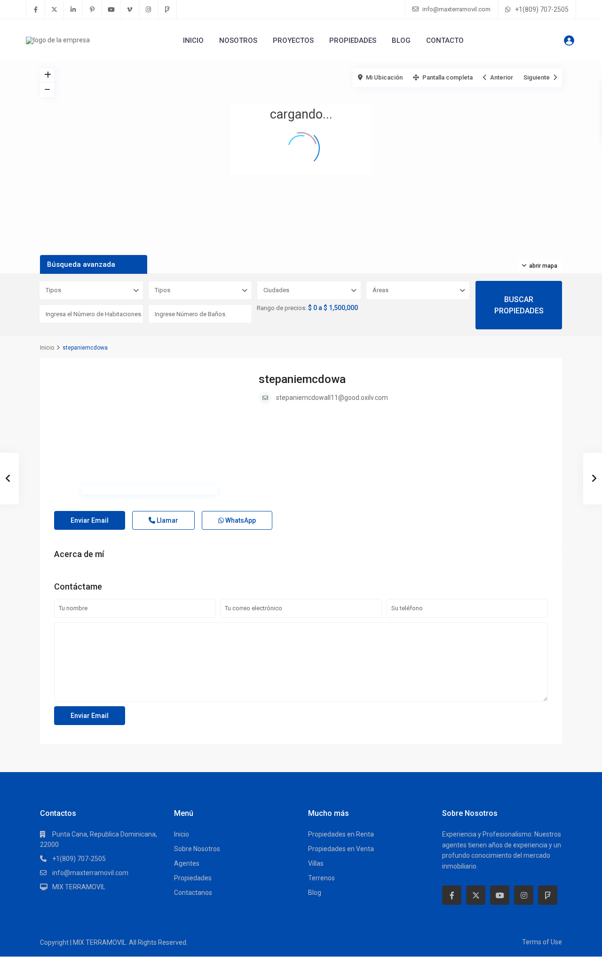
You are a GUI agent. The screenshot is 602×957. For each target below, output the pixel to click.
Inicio (47, 347)
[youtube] (111, 9)
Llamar (166, 520)
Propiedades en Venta (341, 849)
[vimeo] (129, 9)
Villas (316, 863)
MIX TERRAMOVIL (78, 887)
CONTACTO (445, 40)
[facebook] (35, 9)
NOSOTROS (238, 40)
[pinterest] (92, 9)
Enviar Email (90, 520)
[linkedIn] (73, 9)
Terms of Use (542, 942)
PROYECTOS (293, 40)
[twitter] (54, 9)
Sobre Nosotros (197, 849)
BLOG (401, 40)
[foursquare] (167, 9)
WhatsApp (240, 520)
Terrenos (321, 878)
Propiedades (193, 878)
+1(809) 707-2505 (542, 9)
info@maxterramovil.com (90, 873)
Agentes (186, 863)
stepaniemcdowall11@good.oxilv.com (332, 397)
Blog (314, 892)
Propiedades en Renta (341, 834)
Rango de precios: (282, 308)
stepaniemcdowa (302, 379)
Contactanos (193, 892)
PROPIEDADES (352, 40)
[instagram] (148, 9)
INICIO (193, 40)
